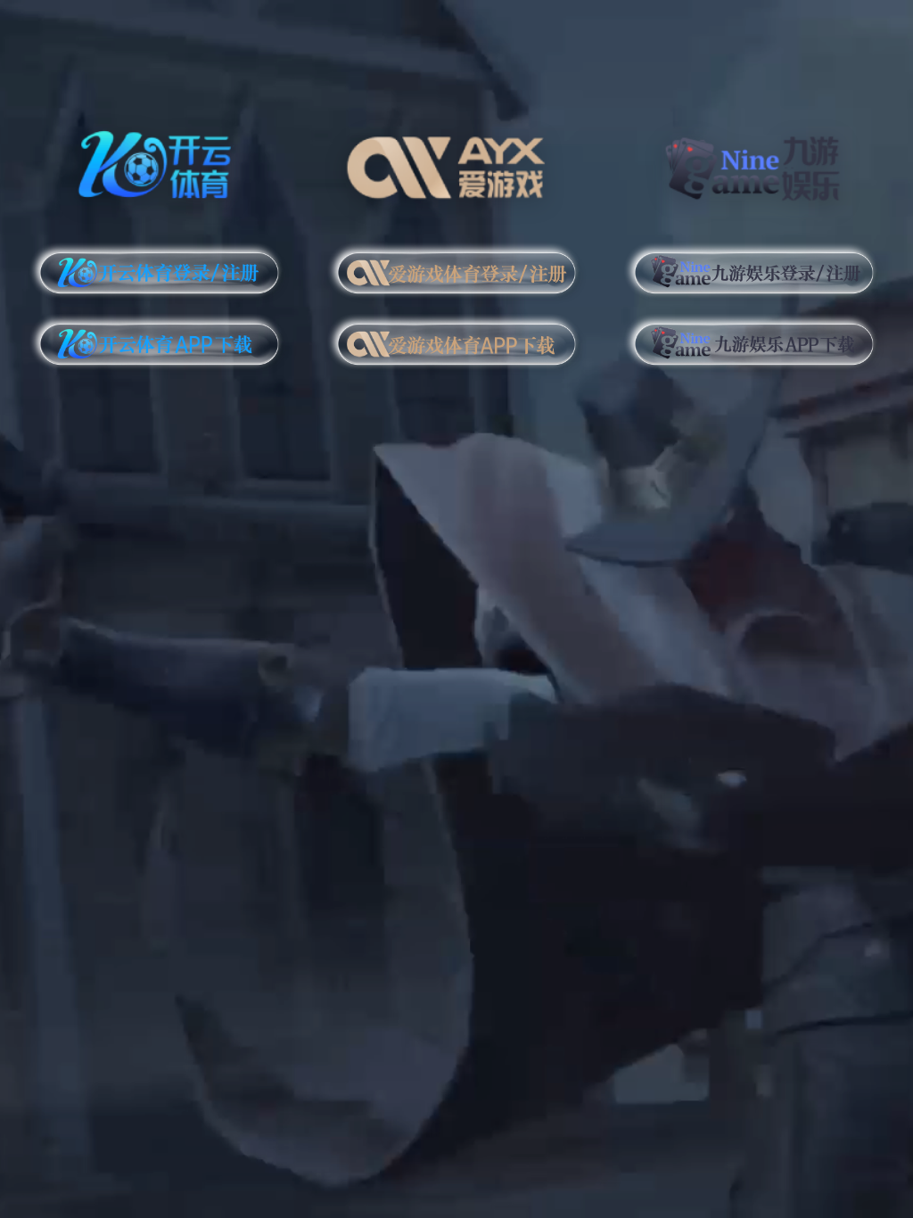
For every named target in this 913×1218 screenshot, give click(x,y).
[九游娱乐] (753, 162)
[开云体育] (159, 162)
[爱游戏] (457, 162)
